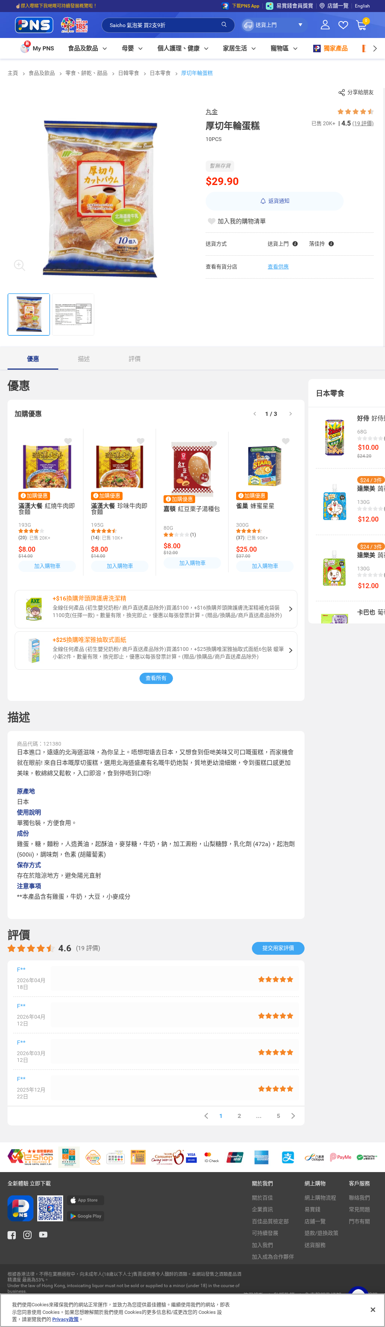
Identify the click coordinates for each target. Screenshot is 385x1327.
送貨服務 (315, 1245)
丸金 (212, 111)
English (362, 6)
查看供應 (278, 267)
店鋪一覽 (315, 1221)
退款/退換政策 (321, 1233)
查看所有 (156, 678)
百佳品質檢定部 (270, 1221)
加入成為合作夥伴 (273, 1257)
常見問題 (359, 1209)
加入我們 (262, 1245)
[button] (274, 25)
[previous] (206, 1116)
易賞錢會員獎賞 (294, 6)
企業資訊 (262, 1209)
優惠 (33, 358)
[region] (192, 1310)
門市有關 (359, 1221)
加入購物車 (47, 566)
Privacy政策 (65, 1319)
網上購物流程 (320, 1198)
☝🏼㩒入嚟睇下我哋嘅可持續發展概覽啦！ (56, 6)
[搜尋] (224, 24)
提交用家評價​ (278, 948)
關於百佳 (262, 1198)
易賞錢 (312, 1209)
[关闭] (373, 1309)
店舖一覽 (338, 6)
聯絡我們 (359, 1198)
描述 (84, 358)
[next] (374, 48)
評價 (135, 358)
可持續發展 (265, 1233)
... (259, 1115)
